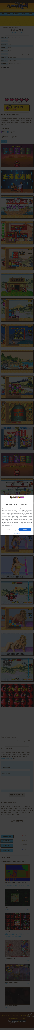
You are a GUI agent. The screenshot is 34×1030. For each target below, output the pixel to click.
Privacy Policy (9, 525)
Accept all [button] (24, 529)
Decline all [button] (9, 529)
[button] (17, 534)
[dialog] (17, 515)
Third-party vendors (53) (8, 516)
